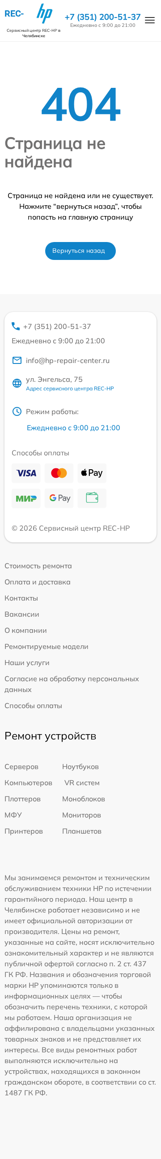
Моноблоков (83, 798)
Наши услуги (27, 662)
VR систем (82, 782)
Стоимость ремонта (38, 565)
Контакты (21, 597)
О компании (25, 630)
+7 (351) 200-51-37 (103, 17)
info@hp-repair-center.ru (68, 360)
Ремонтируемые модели (46, 646)
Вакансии (21, 614)
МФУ (13, 814)
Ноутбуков (80, 766)
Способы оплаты (33, 705)
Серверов (21, 766)
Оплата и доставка (37, 581)
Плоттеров (22, 798)
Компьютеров (28, 782)
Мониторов (81, 814)
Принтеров (23, 830)
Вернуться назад (78, 251)
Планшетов (82, 830)
